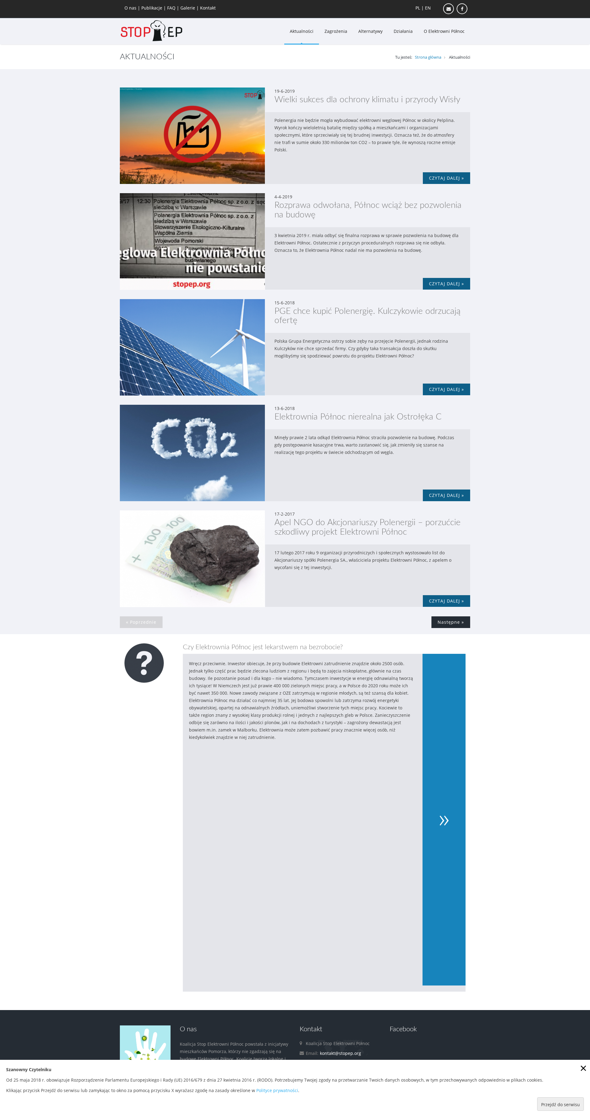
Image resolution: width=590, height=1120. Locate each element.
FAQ (172, 8)
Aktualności (301, 31)
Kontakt (208, 8)
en (428, 8)
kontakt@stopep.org (340, 1053)
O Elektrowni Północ (444, 31)
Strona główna (428, 57)
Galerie (188, 8)
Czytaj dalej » (446, 178)
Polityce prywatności (277, 1090)
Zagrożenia (335, 31)
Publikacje (152, 8)
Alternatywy (370, 31)
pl (417, 8)
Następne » (451, 622)
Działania (403, 31)
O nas (131, 8)
